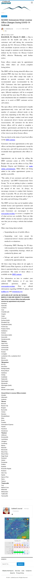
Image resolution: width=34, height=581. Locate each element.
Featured (4, 16)
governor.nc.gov (17, 291)
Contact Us (29, 570)
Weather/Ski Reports (8, 570)
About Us (12, 573)
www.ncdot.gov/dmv (8, 213)
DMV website (10, 140)
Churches (17, 570)
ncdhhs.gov (5, 291)
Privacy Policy (20, 573)
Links (23, 570)
